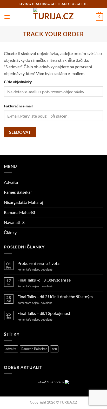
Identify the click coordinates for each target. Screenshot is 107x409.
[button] (7, 16)
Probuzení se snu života (38, 263)
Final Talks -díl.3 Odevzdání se (44, 279)
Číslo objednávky (18, 82)
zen (54, 349)
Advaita (11, 182)
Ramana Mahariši (19, 212)
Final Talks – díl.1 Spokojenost (43, 313)
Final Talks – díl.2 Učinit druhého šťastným (55, 296)
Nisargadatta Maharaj (23, 202)
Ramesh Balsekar (34, 349)
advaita (11, 349)
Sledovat (20, 132)
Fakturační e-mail (18, 106)
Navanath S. (14, 222)
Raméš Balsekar (18, 192)
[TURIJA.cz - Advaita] (53, 17)
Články (10, 232)
